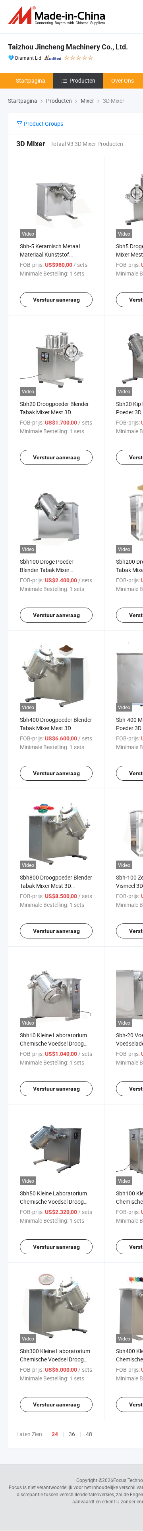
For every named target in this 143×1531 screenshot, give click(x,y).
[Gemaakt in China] (58, 15)
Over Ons (122, 80)
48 (89, 1434)
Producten (82, 80)
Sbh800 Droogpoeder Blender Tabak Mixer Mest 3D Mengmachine (56, 886)
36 (72, 1434)
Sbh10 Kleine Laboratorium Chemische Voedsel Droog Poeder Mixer (53, 1043)
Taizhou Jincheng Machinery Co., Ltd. (68, 47)
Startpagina (30, 80)
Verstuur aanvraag (56, 299)
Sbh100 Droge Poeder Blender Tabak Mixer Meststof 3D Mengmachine (53, 570)
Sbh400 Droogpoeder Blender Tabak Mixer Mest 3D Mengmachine (56, 728)
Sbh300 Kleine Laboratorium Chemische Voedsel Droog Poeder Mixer (55, 1359)
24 (55, 1434)
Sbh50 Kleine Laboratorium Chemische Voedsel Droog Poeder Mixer (53, 1201)
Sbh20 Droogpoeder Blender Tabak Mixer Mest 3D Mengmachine (54, 412)
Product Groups (43, 123)
